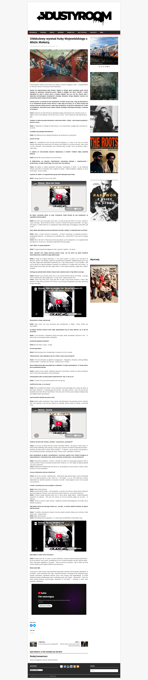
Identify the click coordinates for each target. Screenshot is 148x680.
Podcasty (93, 32)
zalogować (39, 660)
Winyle (52, 32)
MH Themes (53, 676)
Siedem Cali (70, 32)
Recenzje (61, 32)
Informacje (33, 32)
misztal (45, 46)
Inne (101, 32)
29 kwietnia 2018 (36, 46)
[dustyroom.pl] (74, 29)
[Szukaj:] (104, 670)
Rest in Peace (82, 32)
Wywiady (43, 32)
